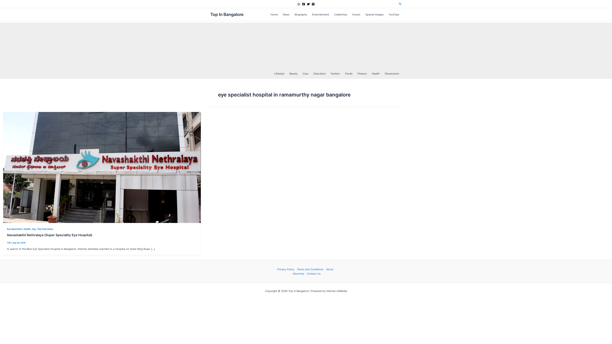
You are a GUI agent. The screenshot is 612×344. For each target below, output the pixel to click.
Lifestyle (279, 73)
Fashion (335, 73)
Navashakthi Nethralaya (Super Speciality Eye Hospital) (49, 235)
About (329, 269)
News (286, 14)
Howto (356, 14)
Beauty (293, 73)
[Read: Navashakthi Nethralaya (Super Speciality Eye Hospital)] (102, 167)
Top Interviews (45, 229)
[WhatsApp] (298, 4)
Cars (305, 73)
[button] (400, 4)
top (34, 229)
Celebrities (340, 14)
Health (376, 73)
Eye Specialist (14, 229)
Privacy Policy (285, 269)
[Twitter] (308, 4)
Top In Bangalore (227, 14)
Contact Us (314, 273)
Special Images (374, 14)
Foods (348, 73)
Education (319, 73)
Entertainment (320, 14)
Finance (362, 73)
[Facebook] (303, 4)
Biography (301, 14)
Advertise (298, 273)
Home (274, 14)
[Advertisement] (306, 45)
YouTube (394, 14)
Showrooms (392, 73)
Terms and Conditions (310, 269)
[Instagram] (313, 4)
